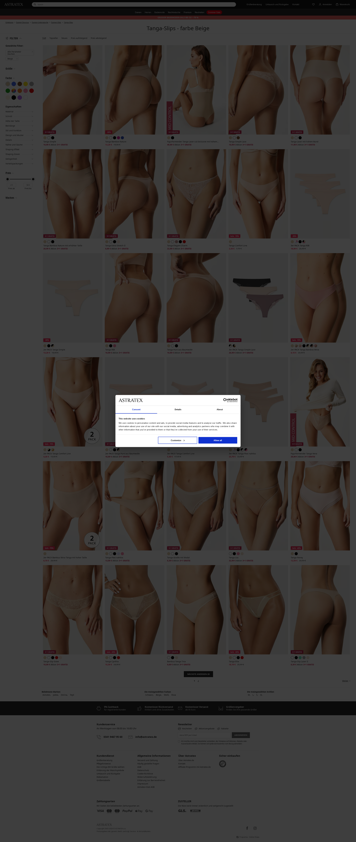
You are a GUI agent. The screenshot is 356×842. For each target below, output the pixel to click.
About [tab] (220, 409)
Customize (176, 440)
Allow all (218, 440)
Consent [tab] (136, 409)
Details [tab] (178, 409)
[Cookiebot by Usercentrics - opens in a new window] (225, 400)
